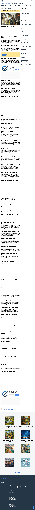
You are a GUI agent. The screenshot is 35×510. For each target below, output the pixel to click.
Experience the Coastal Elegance (25, 13)
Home (2, 3)
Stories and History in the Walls (25, 28)
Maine (9, 3)
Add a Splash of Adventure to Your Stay (26, 46)
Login (10, 483)
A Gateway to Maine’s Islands (25, 35)
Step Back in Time (23, 16)
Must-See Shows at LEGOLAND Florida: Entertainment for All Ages (12, 497)
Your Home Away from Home (25, 65)
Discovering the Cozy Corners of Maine (26, 12)
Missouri (18, 483)
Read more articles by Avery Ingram (8, 409)
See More (17, 472)
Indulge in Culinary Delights (24, 17)
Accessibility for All (23, 53)
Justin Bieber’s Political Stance (12, 495)
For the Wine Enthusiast (24, 50)
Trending (26, 486)
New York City (19, 484)
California (18, 487)
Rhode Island (19, 486)
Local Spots (5, 3)
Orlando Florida (19, 485)
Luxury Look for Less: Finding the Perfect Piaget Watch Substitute (12, 504)
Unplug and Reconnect (24, 27)
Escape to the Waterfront (24, 60)
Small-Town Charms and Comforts (25, 38)
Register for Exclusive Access (12, 485)
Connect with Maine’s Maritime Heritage (26, 24)
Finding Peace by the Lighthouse (25, 31)
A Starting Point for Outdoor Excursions (26, 64)
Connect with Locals (23, 49)
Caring (26, 485)
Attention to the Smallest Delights (25, 54)
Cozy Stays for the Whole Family (25, 61)
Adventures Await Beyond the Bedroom (26, 21)
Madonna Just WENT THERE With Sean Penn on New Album (12, 506)
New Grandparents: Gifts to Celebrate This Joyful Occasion (12, 500)
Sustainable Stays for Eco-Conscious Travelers (27, 32)
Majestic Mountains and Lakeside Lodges (26, 39)
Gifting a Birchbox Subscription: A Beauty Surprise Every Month (12, 493)
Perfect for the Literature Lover (25, 43)
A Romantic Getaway (23, 20)
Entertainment (27, 484)
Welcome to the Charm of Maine (25, 10)
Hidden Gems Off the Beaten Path (25, 42)
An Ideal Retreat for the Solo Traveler (25, 57)
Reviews (26, 483)
